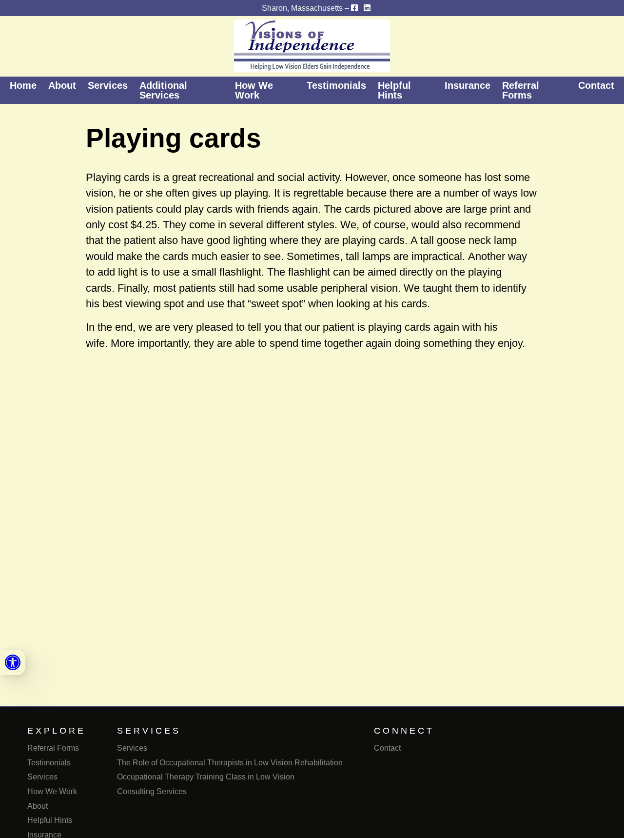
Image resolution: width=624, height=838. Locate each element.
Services (108, 85)
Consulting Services (152, 791)
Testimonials (336, 85)
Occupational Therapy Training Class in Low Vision (205, 777)
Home (23, 85)
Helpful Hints (394, 90)
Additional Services (163, 90)
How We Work (254, 90)
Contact (596, 85)
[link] (12, 662)
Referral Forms (520, 90)
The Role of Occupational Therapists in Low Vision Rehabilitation (230, 762)
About (62, 85)
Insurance (467, 85)
